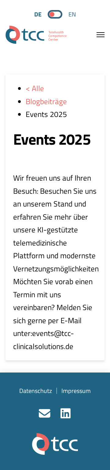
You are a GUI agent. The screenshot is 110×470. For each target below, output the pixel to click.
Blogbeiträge (46, 101)
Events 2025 (51, 138)
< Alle (35, 88)
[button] (97, 35)
